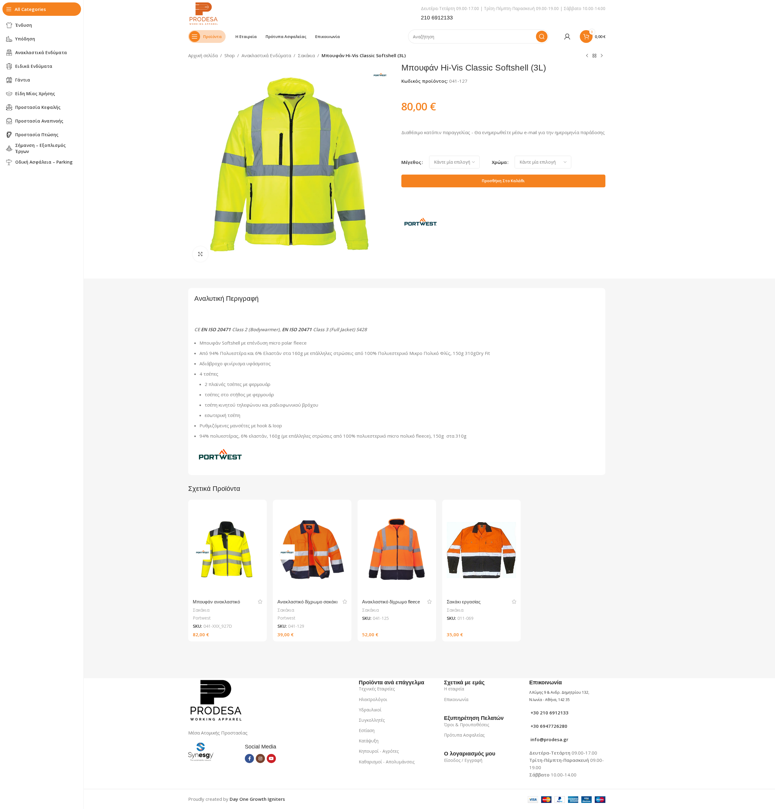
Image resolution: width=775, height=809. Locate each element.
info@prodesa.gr (548, 739)
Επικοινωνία (456, 699)
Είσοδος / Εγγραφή (463, 760)
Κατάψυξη (369, 741)
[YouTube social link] (271, 758)
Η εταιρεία (454, 689)
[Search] (542, 36)
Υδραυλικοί (370, 710)
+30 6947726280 (548, 726)
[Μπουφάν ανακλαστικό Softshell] (227, 549)
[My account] (567, 36)
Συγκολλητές (372, 720)
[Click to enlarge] (200, 254)
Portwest (202, 618)
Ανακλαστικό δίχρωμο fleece (391, 601)
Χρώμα (499, 162)
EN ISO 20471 (216, 329)
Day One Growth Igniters (257, 799)
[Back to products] (594, 56)
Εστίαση (367, 730)
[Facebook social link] (249, 758)
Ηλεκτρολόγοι (373, 699)
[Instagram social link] (260, 758)
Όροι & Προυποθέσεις (466, 724)
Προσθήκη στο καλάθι (503, 180)
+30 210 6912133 (549, 713)
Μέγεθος (411, 162)
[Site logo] (203, 13)
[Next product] (601, 56)
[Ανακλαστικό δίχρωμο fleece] (397, 549)
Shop (229, 55)
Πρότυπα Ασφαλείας (464, 735)
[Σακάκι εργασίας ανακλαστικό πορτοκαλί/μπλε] (481, 549)
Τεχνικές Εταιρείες (377, 689)
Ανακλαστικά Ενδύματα (266, 55)
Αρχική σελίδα (203, 55)
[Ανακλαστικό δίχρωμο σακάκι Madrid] (312, 549)
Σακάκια (306, 55)
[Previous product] (587, 56)
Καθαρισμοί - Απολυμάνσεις (386, 762)
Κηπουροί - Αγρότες (379, 751)
